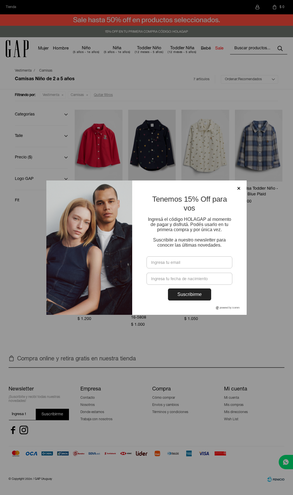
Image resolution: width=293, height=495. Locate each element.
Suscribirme (189, 294)
